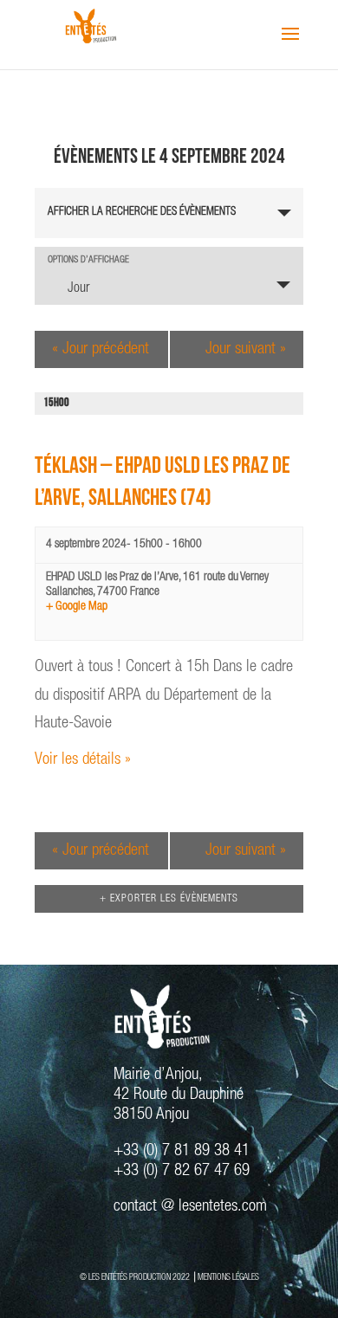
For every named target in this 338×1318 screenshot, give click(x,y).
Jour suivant (245, 349)
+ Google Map (76, 607)
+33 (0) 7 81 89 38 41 (182, 1151)
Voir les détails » (83, 760)
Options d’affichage (88, 260)
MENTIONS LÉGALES (228, 1278)
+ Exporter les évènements (169, 899)
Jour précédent (100, 349)
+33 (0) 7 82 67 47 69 (182, 1171)
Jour (78, 289)
